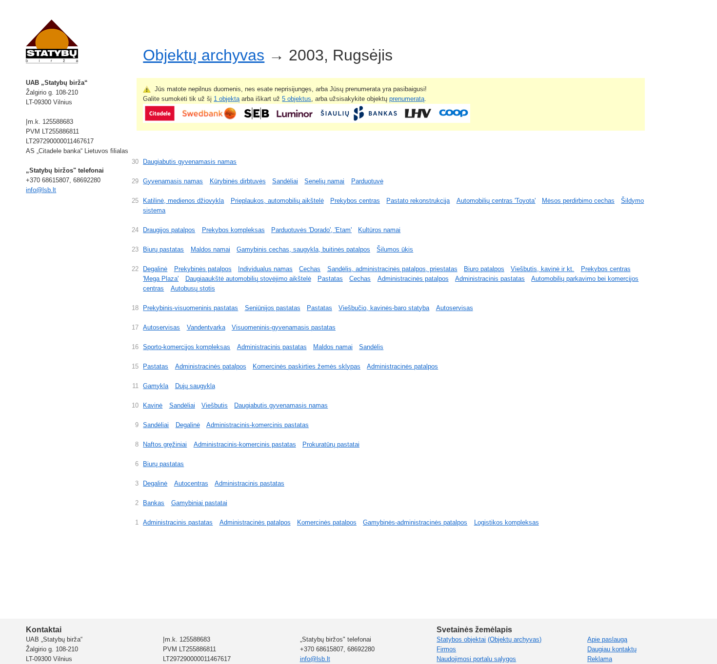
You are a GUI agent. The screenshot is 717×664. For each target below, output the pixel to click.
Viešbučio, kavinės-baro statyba (384, 308)
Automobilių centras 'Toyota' (496, 200)
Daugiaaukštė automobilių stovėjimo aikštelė (248, 278)
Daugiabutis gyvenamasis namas (190, 161)
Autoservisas (454, 308)
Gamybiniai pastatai (199, 503)
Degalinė (155, 269)
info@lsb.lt (41, 190)
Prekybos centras (355, 200)
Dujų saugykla (195, 386)
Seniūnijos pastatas (272, 308)
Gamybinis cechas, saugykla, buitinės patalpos (303, 249)
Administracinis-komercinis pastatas (257, 425)
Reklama (599, 659)
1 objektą (226, 98)
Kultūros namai (379, 230)
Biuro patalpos (484, 269)
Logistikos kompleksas (506, 522)
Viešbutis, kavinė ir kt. (542, 269)
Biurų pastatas (163, 249)
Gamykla (155, 386)
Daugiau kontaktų (612, 649)
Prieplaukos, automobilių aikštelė (277, 200)
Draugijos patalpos (169, 230)
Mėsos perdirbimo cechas (578, 200)
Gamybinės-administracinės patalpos (415, 522)
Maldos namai (210, 249)
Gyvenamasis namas (173, 181)
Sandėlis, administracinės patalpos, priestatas (392, 269)
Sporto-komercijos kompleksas (186, 347)
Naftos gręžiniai (165, 444)
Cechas (309, 269)
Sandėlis (371, 347)
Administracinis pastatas (490, 278)
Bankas (153, 503)
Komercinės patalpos (327, 522)
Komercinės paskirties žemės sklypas (306, 366)
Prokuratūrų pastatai (330, 444)
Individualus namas (265, 269)
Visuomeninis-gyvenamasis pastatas (284, 327)
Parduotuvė (367, 181)
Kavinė (152, 405)
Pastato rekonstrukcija (418, 200)
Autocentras (191, 483)
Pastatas (330, 278)
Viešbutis (214, 405)
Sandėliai (285, 181)
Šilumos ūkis (395, 249)
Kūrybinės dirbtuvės (238, 181)
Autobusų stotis (193, 288)
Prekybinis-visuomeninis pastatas (190, 308)
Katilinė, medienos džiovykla (183, 200)
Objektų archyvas (203, 55)
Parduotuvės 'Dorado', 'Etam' (311, 230)
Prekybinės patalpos (203, 269)
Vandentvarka (206, 327)
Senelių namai (324, 181)
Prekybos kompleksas (233, 230)
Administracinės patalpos (413, 278)
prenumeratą (406, 98)
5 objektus (296, 98)
